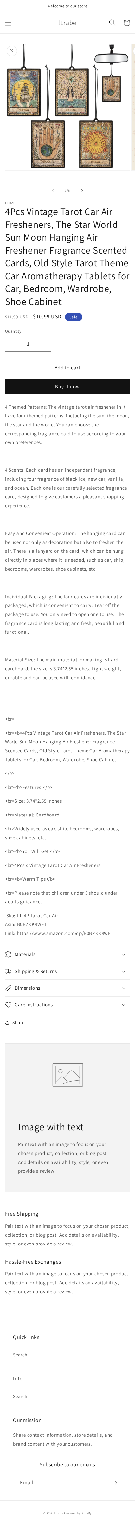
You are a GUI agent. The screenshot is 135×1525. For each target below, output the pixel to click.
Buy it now (67, 386)
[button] (8, 22)
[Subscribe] (114, 1482)
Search (20, 1355)
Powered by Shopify (78, 1513)
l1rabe (58, 1513)
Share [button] (18, 1022)
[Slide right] (82, 190)
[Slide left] (53, 190)
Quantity (13, 331)
